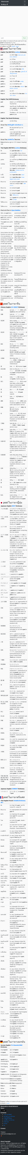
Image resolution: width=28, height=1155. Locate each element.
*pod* (13, 46)
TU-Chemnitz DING (16, 1045)
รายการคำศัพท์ (8, 1114)
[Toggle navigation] (25, 1)
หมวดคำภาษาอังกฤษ (9, 1116)
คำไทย (5, 1123)
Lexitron (17, 52)
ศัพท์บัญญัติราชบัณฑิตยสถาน (15, 125)
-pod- (17, 46)
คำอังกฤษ (6, 1121)
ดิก (4, 1125)
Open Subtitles (16, 210)
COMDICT (15, 789)
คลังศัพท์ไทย (11, 139)
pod (8, 1103)
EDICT (14, 506)
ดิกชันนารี (4, 4)
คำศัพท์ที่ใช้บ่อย (8, 1118)
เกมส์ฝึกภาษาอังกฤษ (9, 1120)
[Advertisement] (14, 21)
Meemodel (5, 1)
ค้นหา (24, 38)
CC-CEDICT (14, 307)
